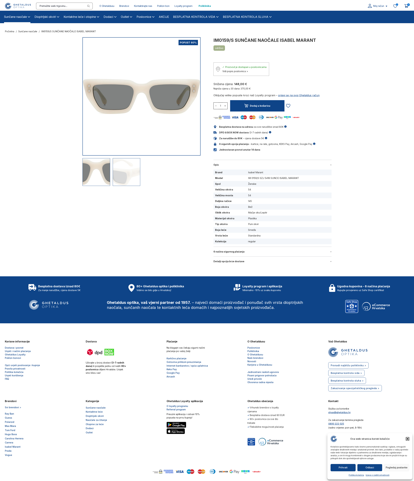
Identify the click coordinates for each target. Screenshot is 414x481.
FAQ (7, 378)
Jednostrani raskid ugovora (263, 372)
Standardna (254, 235)
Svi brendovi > (13, 407)
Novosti (251, 361)
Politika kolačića (356, 475)
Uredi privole (254, 378)
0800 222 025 (336, 423)
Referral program (176, 409)
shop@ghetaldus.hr (339, 412)
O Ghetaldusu (106, 5)
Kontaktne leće (94, 411)
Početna (9, 31)
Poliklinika (205, 5)
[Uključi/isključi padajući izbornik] (386, 6)
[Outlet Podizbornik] (131, 16)
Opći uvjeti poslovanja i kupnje (22, 365)
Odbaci (369, 467)
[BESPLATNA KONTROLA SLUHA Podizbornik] (270, 16)
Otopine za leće (95, 424)
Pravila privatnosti (15, 368)
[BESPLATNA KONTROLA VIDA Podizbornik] (217, 16)
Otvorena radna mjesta (260, 382)
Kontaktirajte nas (143, 5)
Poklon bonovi (13, 358)
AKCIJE (164, 16)
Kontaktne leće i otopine (80, 16)
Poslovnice (143, 16)
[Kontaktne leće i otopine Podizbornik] (98, 16)
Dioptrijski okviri (45, 16)
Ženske (252, 183)
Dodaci (108, 16)
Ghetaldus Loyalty (15, 354)
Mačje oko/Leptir (257, 212)
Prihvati (343, 467)
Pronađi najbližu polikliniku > (348, 365)
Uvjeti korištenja (14, 375)
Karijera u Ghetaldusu (259, 364)
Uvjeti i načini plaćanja (18, 351)
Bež (250, 206)
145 (250, 201)
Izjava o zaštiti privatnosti (377, 475)
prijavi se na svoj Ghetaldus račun (299, 95)
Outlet (125, 16)
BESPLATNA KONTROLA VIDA (194, 16)
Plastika (252, 218)
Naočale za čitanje (96, 420)
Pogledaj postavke (396, 467)
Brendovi (124, 5)
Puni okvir (253, 224)
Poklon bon (163, 5)
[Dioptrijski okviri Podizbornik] (58, 16)
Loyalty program (183, 5)
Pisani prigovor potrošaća (262, 375)
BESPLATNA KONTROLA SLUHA (245, 16)
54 (249, 189)
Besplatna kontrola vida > (346, 373)
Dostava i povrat (14, 347)
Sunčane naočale (15, 16)
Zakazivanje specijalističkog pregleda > (355, 388)
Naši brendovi (255, 358)
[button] (407, 438)
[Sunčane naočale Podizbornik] (28, 16)
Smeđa (252, 229)
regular (252, 241)
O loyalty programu (177, 406)
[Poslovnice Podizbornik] (153, 16)
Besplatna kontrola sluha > (347, 380)
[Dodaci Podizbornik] (115, 16)
